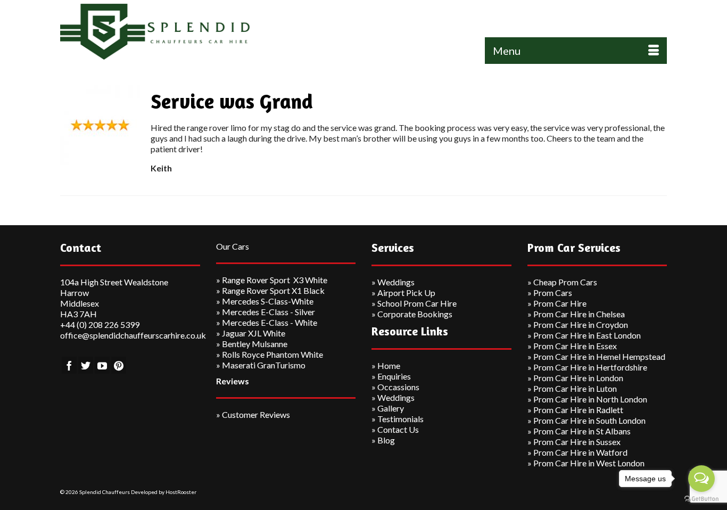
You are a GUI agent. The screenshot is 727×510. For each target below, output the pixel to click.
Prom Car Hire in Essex (575, 346)
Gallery (390, 408)
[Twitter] (85, 365)
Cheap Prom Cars (565, 282)
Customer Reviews (256, 414)
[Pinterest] (118, 365)
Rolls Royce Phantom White (272, 354)
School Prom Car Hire (417, 303)
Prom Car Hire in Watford (580, 452)
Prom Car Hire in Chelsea (579, 314)
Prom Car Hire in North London (590, 399)
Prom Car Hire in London (578, 378)
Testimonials (400, 419)
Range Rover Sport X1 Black (273, 290)
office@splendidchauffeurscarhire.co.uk (133, 335)
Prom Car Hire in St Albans (582, 431)
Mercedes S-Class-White (267, 301)
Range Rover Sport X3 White (274, 280)
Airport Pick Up (406, 292)
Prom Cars (552, 292)
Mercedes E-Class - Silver (268, 312)
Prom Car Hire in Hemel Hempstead (599, 356)
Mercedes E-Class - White (269, 322)
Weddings (396, 282)
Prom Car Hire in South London (589, 420)
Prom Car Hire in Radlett (578, 410)
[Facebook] (69, 365)
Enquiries (394, 376)
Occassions (398, 387)
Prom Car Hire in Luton (575, 388)
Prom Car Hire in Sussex (577, 442)
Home (388, 365)
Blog (386, 440)
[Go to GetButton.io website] (701, 499)
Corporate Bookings (414, 314)
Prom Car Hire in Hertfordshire (590, 367)
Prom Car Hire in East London (587, 335)
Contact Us (398, 429)
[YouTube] (102, 365)
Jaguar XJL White (253, 333)
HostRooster (181, 492)
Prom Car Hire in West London (589, 463)
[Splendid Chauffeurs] (156, 32)
